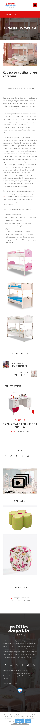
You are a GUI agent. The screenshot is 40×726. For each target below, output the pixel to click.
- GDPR (14, 683)
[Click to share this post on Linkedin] (27, 354)
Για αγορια (33, 420)
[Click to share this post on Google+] (22, 354)
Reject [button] (28, 721)
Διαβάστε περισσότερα (20, 724)
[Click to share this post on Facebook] (12, 354)
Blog (26, 431)
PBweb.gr (25, 670)
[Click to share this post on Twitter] (17, 354)
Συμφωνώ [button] (19, 721)
